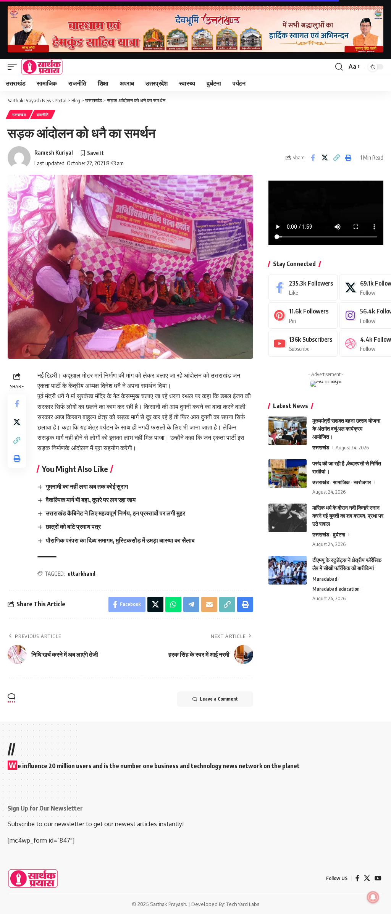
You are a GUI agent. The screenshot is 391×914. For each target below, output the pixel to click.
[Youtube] (303, 344)
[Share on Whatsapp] (173, 604)
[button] (14, 67)
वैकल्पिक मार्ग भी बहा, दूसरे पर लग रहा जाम (91, 500)
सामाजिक (341, 482)
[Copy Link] (336, 158)
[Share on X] (324, 158)
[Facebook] (303, 288)
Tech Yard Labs (243, 904)
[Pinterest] (303, 315)
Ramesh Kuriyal (53, 152)
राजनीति (43, 114)
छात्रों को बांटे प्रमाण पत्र (73, 526)
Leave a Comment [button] (219, 699)
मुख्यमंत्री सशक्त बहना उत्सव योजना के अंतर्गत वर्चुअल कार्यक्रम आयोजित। (346, 428)
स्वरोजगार (362, 482)
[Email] (209, 604)
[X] (367, 878)
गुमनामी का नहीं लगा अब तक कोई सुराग (87, 486)
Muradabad (324, 579)
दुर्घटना (339, 534)
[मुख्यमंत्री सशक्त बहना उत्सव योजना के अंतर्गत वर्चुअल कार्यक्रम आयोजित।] (287, 431)
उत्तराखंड (19, 114)
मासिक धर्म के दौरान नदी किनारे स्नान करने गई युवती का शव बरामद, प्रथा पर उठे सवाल (347, 515)
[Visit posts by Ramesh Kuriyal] (19, 157)
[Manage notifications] (373, 897)
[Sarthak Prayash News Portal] (42, 67)
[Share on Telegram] (191, 604)
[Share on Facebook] (312, 158)
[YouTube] (378, 878)
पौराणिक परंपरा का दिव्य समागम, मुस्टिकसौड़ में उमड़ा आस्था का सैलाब (120, 540)
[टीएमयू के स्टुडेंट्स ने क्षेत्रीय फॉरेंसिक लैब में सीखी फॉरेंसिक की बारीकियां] (287, 570)
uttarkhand (81, 573)
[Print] (348, 158)
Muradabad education (336, 589)
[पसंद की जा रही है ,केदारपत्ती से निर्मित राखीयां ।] (287, 473)
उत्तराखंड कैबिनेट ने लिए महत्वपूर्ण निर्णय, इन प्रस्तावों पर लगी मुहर (115, 513)
